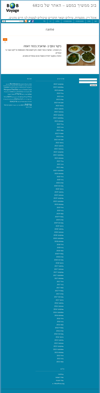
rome (12, 91)
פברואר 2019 (58, 223)
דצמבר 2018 (58, 229)
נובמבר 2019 (58, 195)
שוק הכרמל (8, 105)
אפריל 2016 (58, 328)
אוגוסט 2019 (58, 204)
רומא (22, 105)
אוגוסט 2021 (58, 158)
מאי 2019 (59, 213)
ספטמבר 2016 (57, 312)
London (6, 87)
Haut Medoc (19, 85)
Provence (6, 91)
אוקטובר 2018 (58, 235)
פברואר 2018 (58, 260)
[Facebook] (32, 22)
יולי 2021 (59, 161)
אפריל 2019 (58, 217)
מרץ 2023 (59, 99)
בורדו (29, 97)
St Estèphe (27, 91)
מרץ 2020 (59, 183)
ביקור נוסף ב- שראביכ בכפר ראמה (42, 46)
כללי (44, 21)
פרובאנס (13, 101)
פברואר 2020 (58, 186)
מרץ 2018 (59, 257)
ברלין (25, 97)
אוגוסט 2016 (58, 315)
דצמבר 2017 (58, 266)
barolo (7, 84)
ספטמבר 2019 (57, 201)
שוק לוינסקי (29, 107)
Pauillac (14, 89)
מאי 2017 (59, 288)
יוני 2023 (59, 96)
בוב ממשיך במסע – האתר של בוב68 (65, 5)
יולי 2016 (59, 318)
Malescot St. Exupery (26, 87)
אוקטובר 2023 (58, 84)
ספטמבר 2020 (57, 170)
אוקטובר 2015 (58, 346)
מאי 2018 (59, 250)
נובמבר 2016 (58, 306)
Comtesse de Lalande (9, 85)
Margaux (7, 89)
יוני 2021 (59, 164)
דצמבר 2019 (58, 192)
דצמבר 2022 (58, 109)
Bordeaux (14, 84)
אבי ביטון (24, 94)
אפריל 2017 (58, 291)
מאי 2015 (59, 362)
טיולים (57, 21)
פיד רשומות (59, 377)
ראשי (95, 21)
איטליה (18, 94)
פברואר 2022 (58, 139)
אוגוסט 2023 (58, 90)
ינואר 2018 (59, 263)
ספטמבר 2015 (57, 349)
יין (50, 21)
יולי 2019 (59, 207)
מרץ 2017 (59, 294)
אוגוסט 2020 (58, 173)
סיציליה (29, 101)
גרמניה (20, 97)
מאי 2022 (59, 130)
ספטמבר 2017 (57, 275)
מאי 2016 (59, 325)
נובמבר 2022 (58, 112)
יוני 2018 (59, 247)
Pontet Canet (28, 89)
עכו (19, 101)
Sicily (15, 91)
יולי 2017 (59, 281)
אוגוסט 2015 (58, 352)
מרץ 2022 (59, 136)
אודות (89, 21)
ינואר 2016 (59, 337)
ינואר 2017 (59, 300)
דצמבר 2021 (58, 146)
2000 (30, 84)
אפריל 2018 (58, 254)
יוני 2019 (59, 210)
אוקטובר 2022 (58, 115)
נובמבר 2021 (58, 149)
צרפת (28, 104)
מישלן (16, 99)
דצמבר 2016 (58, 303)
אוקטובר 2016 (58, 309)
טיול (5, 97)
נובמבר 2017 (58, 269)
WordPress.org (59, 383)
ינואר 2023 (59, 105)
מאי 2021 (59, 167)
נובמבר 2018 (58, 232)
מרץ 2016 (59, 331)
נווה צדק (12, 99)
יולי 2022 (59, 124)
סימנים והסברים (80, 21)
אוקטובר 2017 (58, 272)
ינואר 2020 (59, 189)
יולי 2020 (59, 176)
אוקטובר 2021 (58, 152)
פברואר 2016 (58, 334)
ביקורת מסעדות (68, 21)
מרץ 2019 (59, 220)
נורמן (7, 99)
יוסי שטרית (29, 99)
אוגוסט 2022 (58, 121)
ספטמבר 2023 (57, 87)
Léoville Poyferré (15, 87)
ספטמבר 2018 (57, 238)
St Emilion (20, 91)
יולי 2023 (59, 93)
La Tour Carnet (27, 85)
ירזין (24, 99)
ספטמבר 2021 (57, 155)
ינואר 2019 (59, 226)
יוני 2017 (59, 284)
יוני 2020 (59, 179)
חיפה (9, 96)
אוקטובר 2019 (58, 198)
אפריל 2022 (58, 133)
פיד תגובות (59, 380)
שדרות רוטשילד (16, 105)
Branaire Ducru (24, 84)
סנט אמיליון (23, 101)
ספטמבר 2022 (57, 118)
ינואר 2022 (59, 142)
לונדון (21, 99)
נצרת (4, 99)
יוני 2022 (59, 127)
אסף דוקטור (11, 94)
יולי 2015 (59, 355)
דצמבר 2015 (58, 340)
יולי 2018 (59, 244)
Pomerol (21, 89)
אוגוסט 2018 (58, 241)
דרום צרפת (15, 97)
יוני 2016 (59, 321)
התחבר (60, 374)
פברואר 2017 (58, 297)
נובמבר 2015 (58, 343)
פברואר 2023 (58, 102)
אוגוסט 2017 (58, 278)
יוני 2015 (59, 358)
